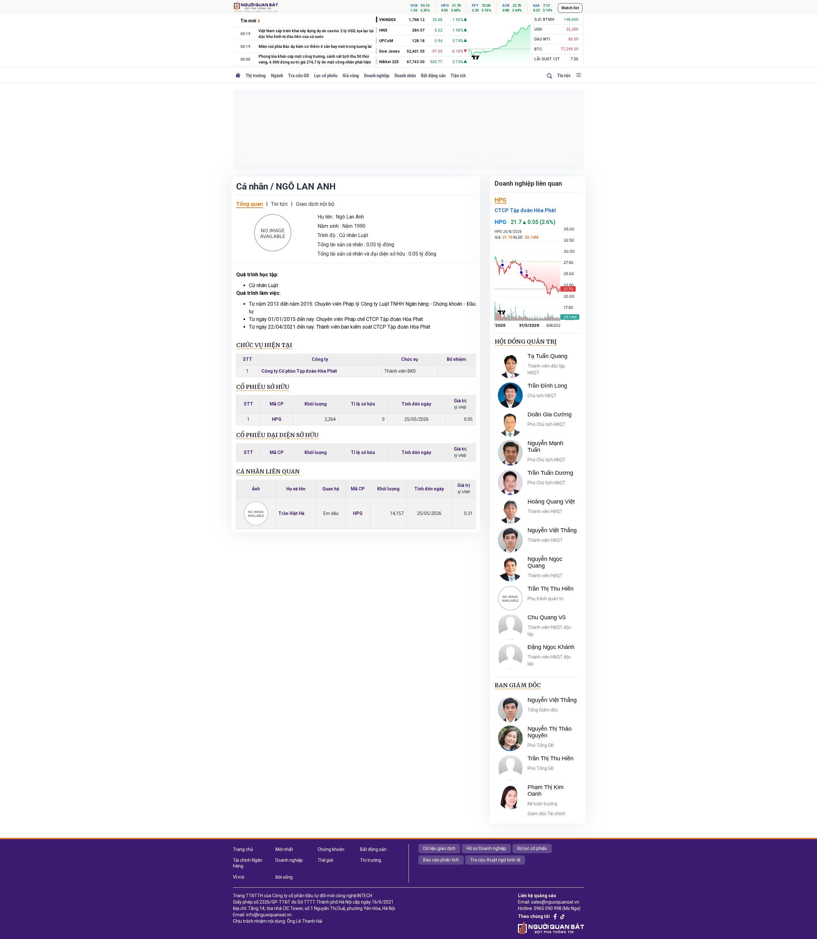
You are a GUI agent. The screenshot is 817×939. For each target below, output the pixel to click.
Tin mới (248, 20)
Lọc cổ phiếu (325, 75)
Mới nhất (284, 849)
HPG (276, 419)
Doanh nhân (405, 75)
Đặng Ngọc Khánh (551, 647)
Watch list (570, 8)
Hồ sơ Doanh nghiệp (486, 848)
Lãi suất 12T (547, 59)
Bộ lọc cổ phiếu (532, 848)
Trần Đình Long (547, 386)
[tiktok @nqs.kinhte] (562, 916)
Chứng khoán (331, 849)
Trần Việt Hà (291, 513)
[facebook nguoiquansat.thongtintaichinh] (555, 916)
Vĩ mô (238, 877)
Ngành (277, 75)
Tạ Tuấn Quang (547, 356)
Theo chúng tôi (534, 916)
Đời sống (284, 877)
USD (538, 29)
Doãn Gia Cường (550, 414)
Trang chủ (243, 849)
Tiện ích (458, 75)
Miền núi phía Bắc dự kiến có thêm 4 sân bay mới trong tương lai (315, 46)
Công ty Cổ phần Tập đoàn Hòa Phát (299, 371)
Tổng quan (249, 204)
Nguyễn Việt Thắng (552, 530)
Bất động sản (433, 75)
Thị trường (256, 75)
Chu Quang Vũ (547, 617)
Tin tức (564, 75)
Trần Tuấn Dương (550, 473)
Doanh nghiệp (376, 75)
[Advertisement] (408, 129)
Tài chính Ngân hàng (247, 863)
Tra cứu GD (298, 75)
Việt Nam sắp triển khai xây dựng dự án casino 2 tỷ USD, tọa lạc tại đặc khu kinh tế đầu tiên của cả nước (316, 34)
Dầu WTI (542, 39)
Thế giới (325, 860)
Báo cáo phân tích (441, 859)
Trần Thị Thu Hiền (550, 588)
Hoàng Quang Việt (551, 501)
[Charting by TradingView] (475, 57)
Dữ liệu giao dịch (439, 848)
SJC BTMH (544, 19)
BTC (538, 49)
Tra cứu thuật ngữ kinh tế (495, 859)
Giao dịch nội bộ (315, 204)
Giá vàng (350, 75)
